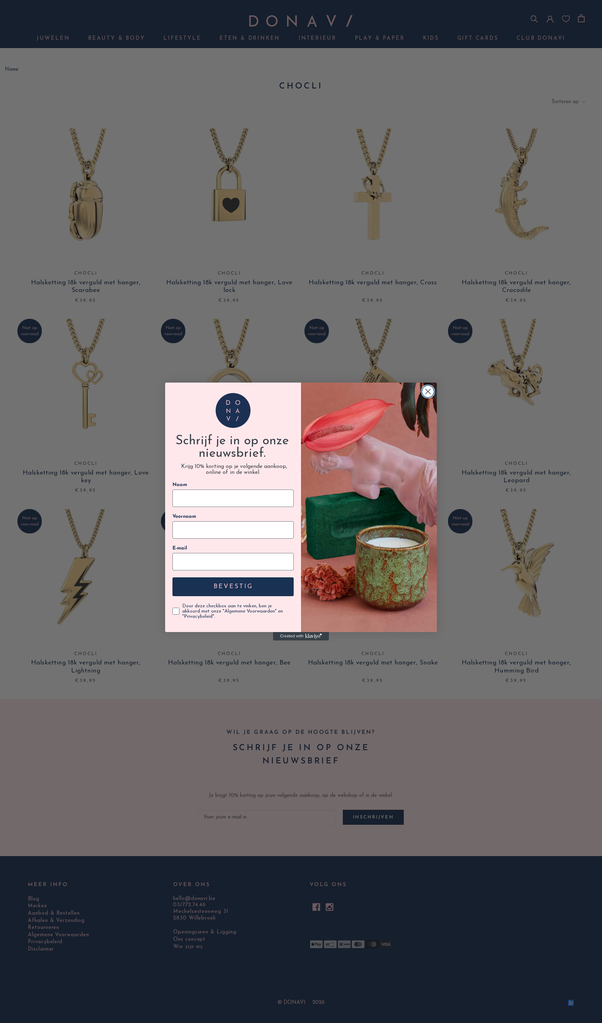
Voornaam (184, 516)
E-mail (179, 548)
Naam (179, 484)
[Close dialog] (428, 391)
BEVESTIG (233, 587)
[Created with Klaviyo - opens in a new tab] (301, 636)
